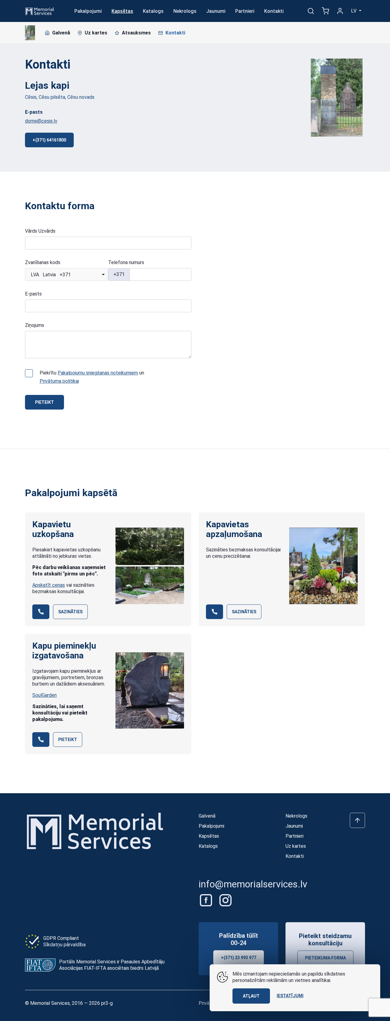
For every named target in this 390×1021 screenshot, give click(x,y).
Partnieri (244, 11)
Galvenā (61, 33)
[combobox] (66, 274)
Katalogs (153, 11)
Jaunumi (215, 11)
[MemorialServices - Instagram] (225, 900)
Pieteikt (44, 402)
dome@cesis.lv (41, 121)
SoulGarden (44, 695)
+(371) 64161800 (49, 140)
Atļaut (251, 996)
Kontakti (274, 11)
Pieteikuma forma (325, 957)
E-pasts (33, 294)
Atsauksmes (136, 33)
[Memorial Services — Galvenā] (40, 10)
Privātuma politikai (59, 381)
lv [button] (354, 11)
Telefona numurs (126, 262)
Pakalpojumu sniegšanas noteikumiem (98, 373)
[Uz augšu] (357, 820)
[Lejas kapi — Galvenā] (30, 33)
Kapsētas (122, 11)
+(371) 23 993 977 (238, 957)
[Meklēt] (310, 11)
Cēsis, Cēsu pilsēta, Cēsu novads (59, 97)
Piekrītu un (92, 377)
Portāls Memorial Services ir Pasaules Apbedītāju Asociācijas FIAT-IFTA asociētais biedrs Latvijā (112, 965)
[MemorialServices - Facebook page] (206, 900)
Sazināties (70, 611)
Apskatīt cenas (48, 585)
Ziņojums (34, 325)
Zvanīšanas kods (42, 262)
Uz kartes (96, 33)
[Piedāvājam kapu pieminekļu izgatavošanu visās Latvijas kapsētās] (149, 690)
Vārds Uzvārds (40, 231)
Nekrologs (185, 11)
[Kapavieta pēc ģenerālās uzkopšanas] (149, 566)
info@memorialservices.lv (253, 884)
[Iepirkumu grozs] (325, 11)
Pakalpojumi (88, 11)
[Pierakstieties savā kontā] (340, 11)
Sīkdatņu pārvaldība (64, 945)
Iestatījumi (290, 995)
